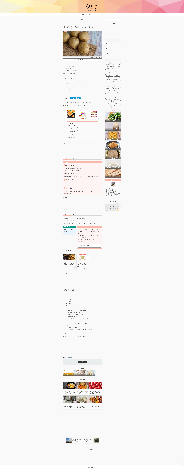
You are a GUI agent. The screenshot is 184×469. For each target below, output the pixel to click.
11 (108, 206)
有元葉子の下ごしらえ (73, 125)
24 (106, 209)
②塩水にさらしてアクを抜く (74, 130)
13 (113, 206)
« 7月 (106, 214)
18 (108, 208)
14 (115, 206)
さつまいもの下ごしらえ (69, 155)
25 (108, 209)
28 (115, 209)
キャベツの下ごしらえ (68, 149)
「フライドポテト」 (72, 134)
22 (117, 208)
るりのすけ (113, 187)
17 (106, 208)
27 (113, 209)
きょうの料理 (69, 357)
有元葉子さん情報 (72, 137)
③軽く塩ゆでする (73, 131)
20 (113, 208)
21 (115, 208)
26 (110, 209)
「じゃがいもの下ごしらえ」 (74, 127)
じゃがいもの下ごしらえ (69, 147)
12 (110, 206)
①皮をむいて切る (73, 128)
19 (110, 208)
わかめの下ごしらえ (68, 151)
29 (117, 209)
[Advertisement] (82, 22)
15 (117, 206)
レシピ (65, 357)
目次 (71, 123)
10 (106, 206)
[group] (68, 373)
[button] (82, 362)
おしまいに (71, 139)
